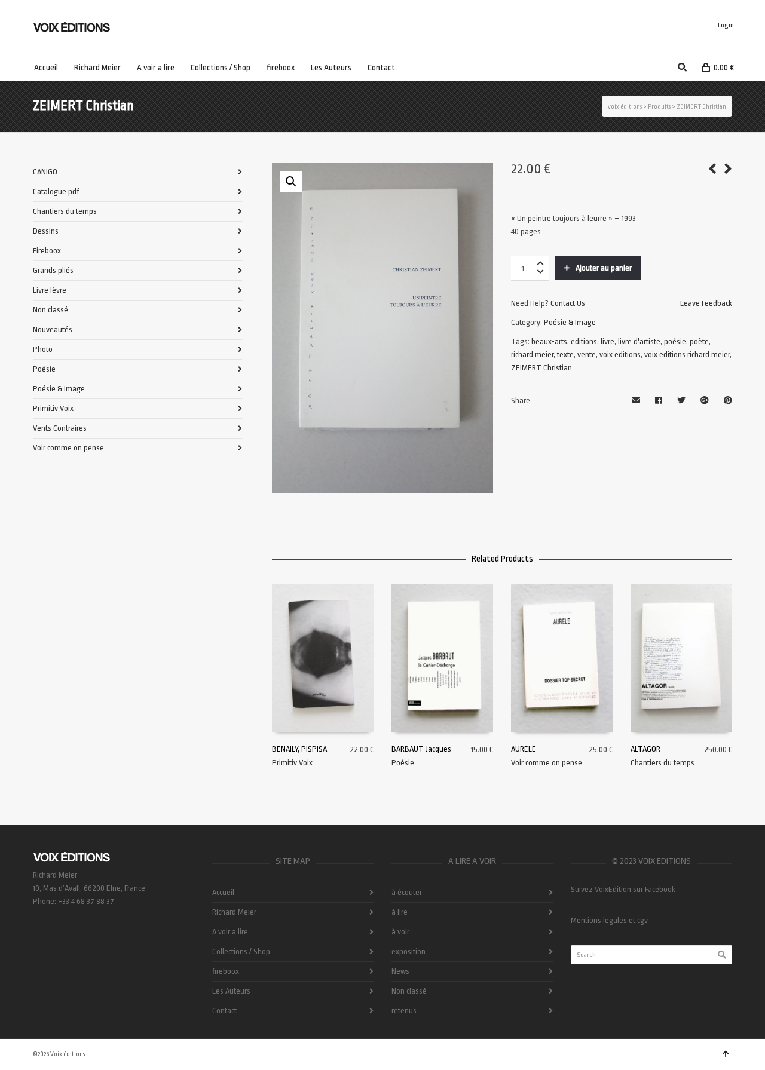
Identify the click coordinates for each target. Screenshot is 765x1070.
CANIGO (45, 171)
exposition (408, 951)
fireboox (225, 971)
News (400, 971)
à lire (399, 911)
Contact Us (567, 303)
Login (726, 25)
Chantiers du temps (662, 762)
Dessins (46, 230)
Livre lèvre (49, 290)
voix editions (620, 354)
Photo (43, 349)
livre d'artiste (639, 341)
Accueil (223, 892)
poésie (675, 341)
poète (699, 341)
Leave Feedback (706, 303)
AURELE (523, 748)
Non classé (50, 309)
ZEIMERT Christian (541, 367)
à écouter (406, 892)
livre (607, 341)
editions (584, 341)
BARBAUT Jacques (421, 748)
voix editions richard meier (687, 354)
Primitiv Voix (292, 762)
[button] (291, 181)
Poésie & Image (570, 322)
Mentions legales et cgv (609, 920)
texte (565, 354)
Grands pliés (53, 270)
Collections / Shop (241, 951)
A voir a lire (230, 931)
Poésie (402, 762)
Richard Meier (234, 911)
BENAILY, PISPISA (299, 748)
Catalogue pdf (56, 191)
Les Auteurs (231, 990)
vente (586, 354)
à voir (400, 931)
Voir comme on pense (546, 762)
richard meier (532, 354)
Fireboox (47, 250)
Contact (224, 1010)
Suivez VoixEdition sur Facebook (623, 889)
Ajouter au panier (604, 267)
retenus (404, 1010)
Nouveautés (52, 329)
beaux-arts (549, 341)
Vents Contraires (60, 428)
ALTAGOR (645, 748)
